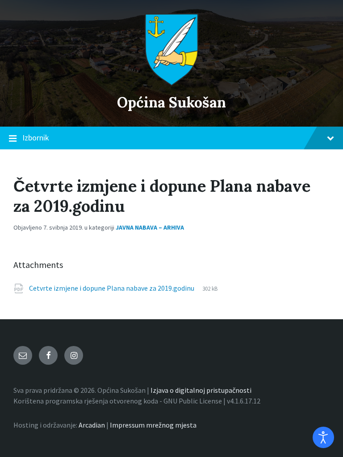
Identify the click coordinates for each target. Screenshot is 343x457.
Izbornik (35, 137)
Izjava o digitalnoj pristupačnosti (201, 390)
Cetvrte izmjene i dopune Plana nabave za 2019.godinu (112, 288)
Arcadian (92, 424)
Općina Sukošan (171, 102)
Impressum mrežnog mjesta (153, 424)
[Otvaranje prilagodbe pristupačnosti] (323, 437)
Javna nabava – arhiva (150, 227)
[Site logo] (171, 83)
